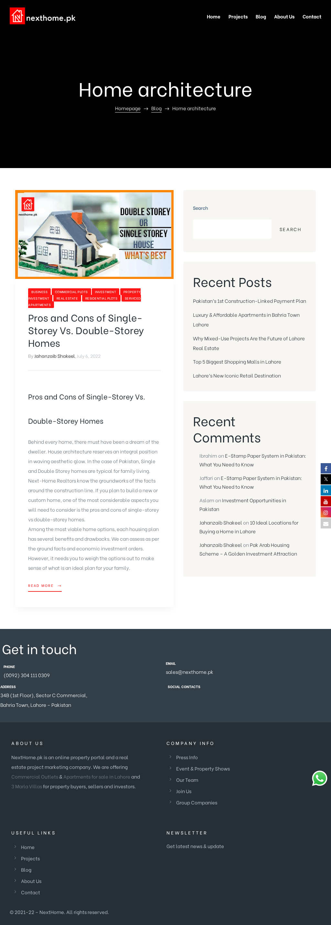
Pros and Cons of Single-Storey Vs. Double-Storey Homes (86, 329)
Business (39, 291)
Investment (105, 291)
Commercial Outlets (34, 776)
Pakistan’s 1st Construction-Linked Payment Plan (249, 300)
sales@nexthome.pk (189, 671)
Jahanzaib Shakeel (54, 355)
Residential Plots (101, 298)
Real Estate (67, 298)
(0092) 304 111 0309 (27, 674)
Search (200, 207)
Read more (45, 585)
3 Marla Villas (26, 786)
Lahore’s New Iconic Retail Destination (237, 375)
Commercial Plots (71, 291)
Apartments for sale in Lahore (96, 776)
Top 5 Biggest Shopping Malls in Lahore (237, 361)
